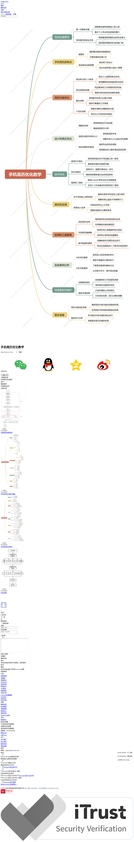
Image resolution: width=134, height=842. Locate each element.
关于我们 (4, 739)
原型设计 (4, 686)
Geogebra (3, 697)
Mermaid (3, 698)
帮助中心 (4, 711)
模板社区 (4, 7)
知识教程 (4, 706)
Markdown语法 (5, 715)
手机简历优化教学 (6, 547)
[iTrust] (67, 840)
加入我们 (4, 741)
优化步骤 (4, 593)
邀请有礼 (4, 720)
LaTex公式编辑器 (6, 695)
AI (1, 3)
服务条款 (4, 744)
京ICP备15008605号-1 (31, 788)
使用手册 (4, 713)
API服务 (3, 688)
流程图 (3, 678)
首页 (2, 14)
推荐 (2, 5)
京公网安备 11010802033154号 (48, 788)
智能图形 (4, 690)
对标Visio (4, 735)
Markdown (4, 682)
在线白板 (4, 684)
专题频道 (4, 709)
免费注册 (7, 12)
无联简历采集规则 (6, 432)
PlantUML (4, 700)
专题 (2, 10)
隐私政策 (4, 746)
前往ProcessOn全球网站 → (9, 784)
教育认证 (4, 733)
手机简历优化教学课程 (8, 494)
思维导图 (8, 14)
